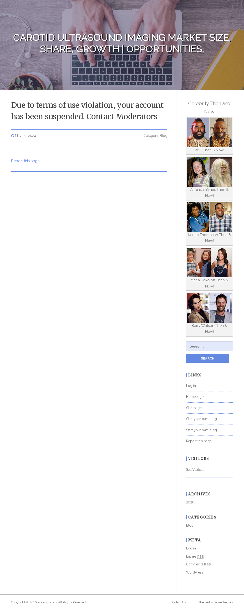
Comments (198, 564)
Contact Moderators (121, 116)
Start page (194, 408)
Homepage (194, 397)
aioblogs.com (47, 602)
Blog (163, 136)
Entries (195, 556)
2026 (190, 502)
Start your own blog (201, 419)
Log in (191, 386)
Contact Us (178, 602)
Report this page (25, 161)
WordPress (194, 572)
